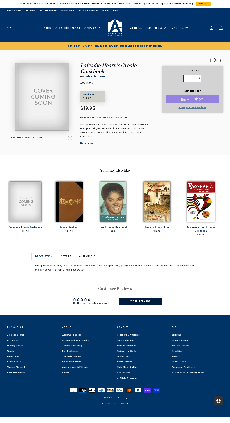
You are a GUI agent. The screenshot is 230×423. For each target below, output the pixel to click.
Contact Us (123, 356)
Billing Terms (179, 362)
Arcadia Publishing (72, 345)
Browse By (92, 27)
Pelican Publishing (72, 362)
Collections (13, 356)
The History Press (72, 356)
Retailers (31, 10)
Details (66, 256)
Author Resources (88, 10)
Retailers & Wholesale (129, 335)
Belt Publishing (70, 351)
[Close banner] (226, 4)
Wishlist (11, 351)
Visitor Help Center (127, 351)
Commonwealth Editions (75, 367)
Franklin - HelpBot (126, 345)
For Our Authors (180, 345)
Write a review (140, 301)
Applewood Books (71, 335)
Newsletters (123, 372)
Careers (66, 372)
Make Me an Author (127, 367)
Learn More (203, 4)
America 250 (156, 27)
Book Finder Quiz (16, 372)
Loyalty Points (15, 345)
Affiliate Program (127, 378)
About (105, 10)
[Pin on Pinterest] (221, 60)
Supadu (124, 403)
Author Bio (87, 256)
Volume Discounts (16, 367)
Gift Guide (12, 340)
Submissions (67, 10)
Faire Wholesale (125, 340)
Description (44, 256)
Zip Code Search (67, 27)
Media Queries (124, 362)
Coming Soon (14, 362)
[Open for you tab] (218, 400)
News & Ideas (14, 10)
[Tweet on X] (215, 60)
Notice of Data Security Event (188, 372)
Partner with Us (48, 10)
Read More (87, 143)
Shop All (135, 27)
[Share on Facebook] (210, 60)
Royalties (177, 351)
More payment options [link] (192, 107)
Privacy (176, 356)
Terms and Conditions (183, 367)
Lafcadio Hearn (95, 76)
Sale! (47, 27)
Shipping (176, 335)
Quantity (192, 71)
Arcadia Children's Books (75, 340)
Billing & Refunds (181, 340)
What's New (179, 27)
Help (115, 10)
